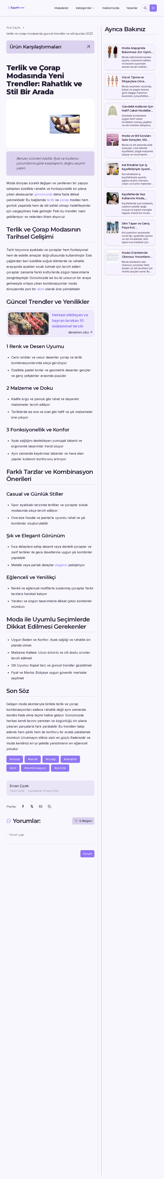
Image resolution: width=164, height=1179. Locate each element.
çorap (64, 200)
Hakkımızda (110, 8)
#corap (51, 759)
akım (40, 289)
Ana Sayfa (13, 27)
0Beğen (85, 821)
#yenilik (60, 768)
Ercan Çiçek (19, 786)
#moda (15, 759)
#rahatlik (70, 759)
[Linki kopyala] (49, 806)
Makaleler (61, 8)
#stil (13, 768)
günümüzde (43, 194)
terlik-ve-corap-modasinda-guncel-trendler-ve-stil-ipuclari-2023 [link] (49, 33)
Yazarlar (132, 8)
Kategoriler (84, 8)
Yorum (87, 854)
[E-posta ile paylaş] (40, 806)
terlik (50, 200)
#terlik (33, 759)
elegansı (61, 565)
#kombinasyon (35, 768)
